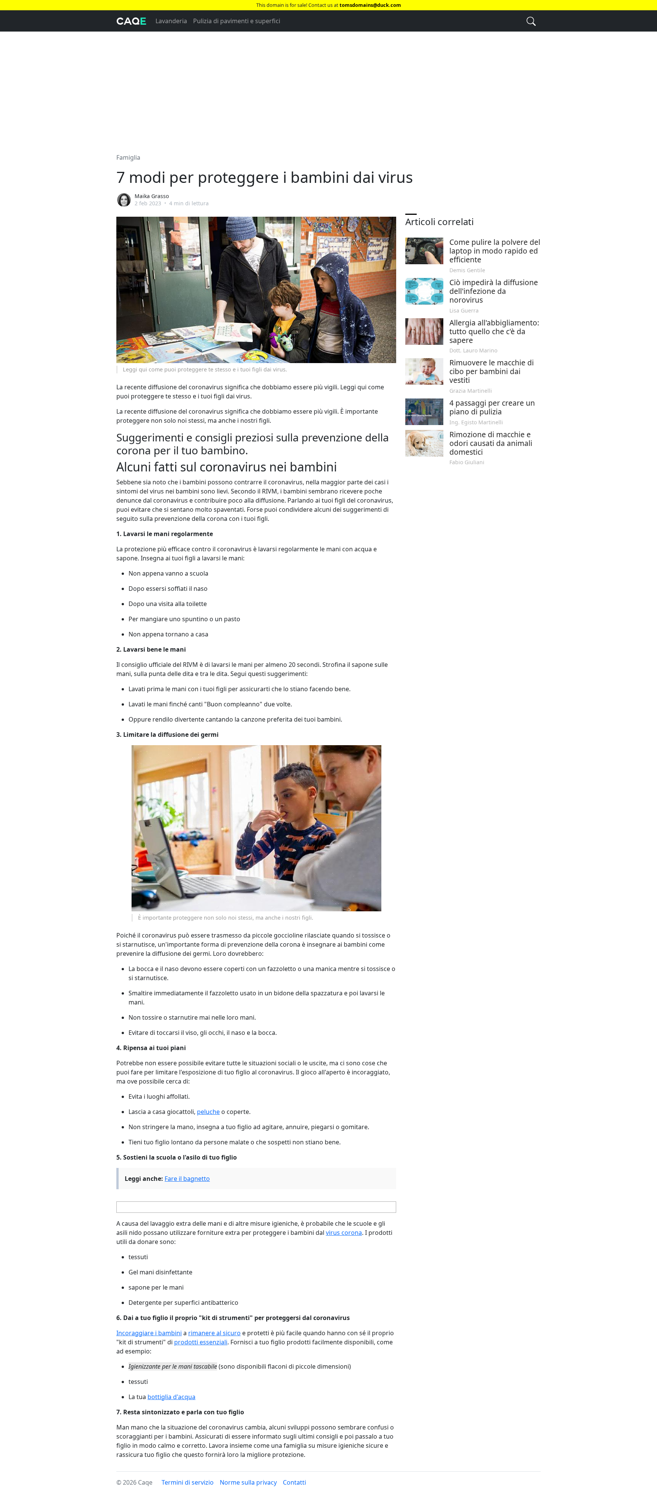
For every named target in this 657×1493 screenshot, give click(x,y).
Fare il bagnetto (187, 1178)
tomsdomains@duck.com (370, 5)
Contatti (294, 1482)
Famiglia (128, 157)
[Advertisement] (328, 88)
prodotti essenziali (200, 1342)
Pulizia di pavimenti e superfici (236, 21)
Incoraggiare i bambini (149, 1333)
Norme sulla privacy (248, 1482)
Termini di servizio (188, 1482)
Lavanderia (171, 21)
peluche (208, 1111)
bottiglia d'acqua (171, 1397)
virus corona (344, 1232)
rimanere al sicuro (214, 1333)
